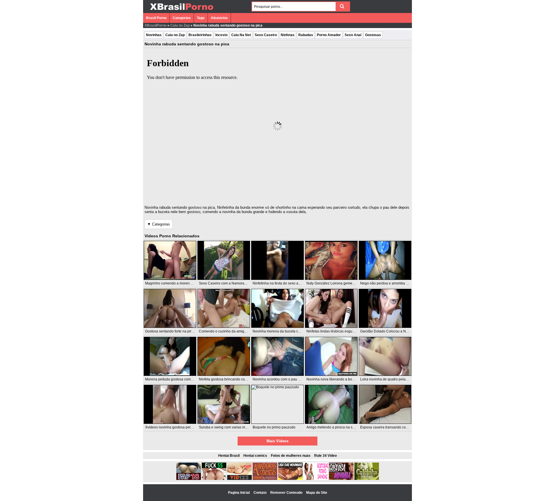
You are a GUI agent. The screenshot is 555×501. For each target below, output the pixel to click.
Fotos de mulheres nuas (290, 456)
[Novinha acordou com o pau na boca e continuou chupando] (277, 356)
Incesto (221, 35)
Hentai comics (255, 456)
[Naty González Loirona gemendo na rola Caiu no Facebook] (331, 260)
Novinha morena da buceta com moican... (285, 331)
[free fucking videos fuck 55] (214, 479)
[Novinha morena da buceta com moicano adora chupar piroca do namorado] (277, 308)
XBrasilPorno (155, 25)
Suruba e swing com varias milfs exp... (229, 427)
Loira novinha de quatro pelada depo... (390, 379)
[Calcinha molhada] (366, 479)
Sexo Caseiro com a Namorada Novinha (230, 283)
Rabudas (305, 35)
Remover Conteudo (286, 493)
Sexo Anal (353, 35)
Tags (201, 18)
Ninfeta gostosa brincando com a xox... (229, 379)
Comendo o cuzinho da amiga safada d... (231, 331)
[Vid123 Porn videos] (239, 479)
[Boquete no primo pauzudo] (277, 404)
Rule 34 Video (325, 456)
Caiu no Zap (180, 25)
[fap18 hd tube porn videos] (188, 479)
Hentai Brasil (229, 456)
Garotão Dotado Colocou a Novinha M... (391, 331)
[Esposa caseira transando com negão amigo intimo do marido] (385, 404)
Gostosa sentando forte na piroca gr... (174, 331)
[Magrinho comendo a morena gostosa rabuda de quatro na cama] (170, 260)
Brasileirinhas (200, 35)
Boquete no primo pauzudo (274, 427)
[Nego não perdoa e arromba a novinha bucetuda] (385, 260)
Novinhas (154, 35)
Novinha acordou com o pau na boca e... (284, 379)
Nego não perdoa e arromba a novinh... (391, 283)
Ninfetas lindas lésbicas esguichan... (335, 331)
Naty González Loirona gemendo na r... (337, 283)
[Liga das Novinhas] (290, 479)
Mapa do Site (316, 493)
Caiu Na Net (241, 35)
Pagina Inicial (239, 493)
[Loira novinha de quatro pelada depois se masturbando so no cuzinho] (385, 356)
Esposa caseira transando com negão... (391, 427)
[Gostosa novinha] (341, 479)
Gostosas (373, 35)
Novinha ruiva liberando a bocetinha (335, 379)
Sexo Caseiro (266, 35)
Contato (260, 493)
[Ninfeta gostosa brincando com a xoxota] (223, 356)
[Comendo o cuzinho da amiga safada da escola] (223, 308)
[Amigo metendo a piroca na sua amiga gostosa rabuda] (331, 404)
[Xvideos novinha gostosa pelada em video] (170, 404)
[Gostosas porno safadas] (316, 479)
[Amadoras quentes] (265, 479)
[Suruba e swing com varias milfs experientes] (223, 404)
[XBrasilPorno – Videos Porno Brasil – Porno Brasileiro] (181, 11)
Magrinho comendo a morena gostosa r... (177, 283)
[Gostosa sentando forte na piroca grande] (170, 308)
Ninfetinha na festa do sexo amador (280, 283)
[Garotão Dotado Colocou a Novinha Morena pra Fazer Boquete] (385, 308)
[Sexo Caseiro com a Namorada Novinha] (223, 260)
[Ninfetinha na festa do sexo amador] (277, 260)
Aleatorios (219, 18)
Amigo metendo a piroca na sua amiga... (338, 427)
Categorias (182, 18)
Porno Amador (329, 35)
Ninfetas (288, 35)
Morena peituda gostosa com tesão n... (175, 379)
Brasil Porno (156, 18)
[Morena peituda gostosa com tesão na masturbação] (170, 356)
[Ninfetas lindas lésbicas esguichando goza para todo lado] (331, 308)
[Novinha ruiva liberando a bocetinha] (331, 356)
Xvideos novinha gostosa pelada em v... (176, 427)
